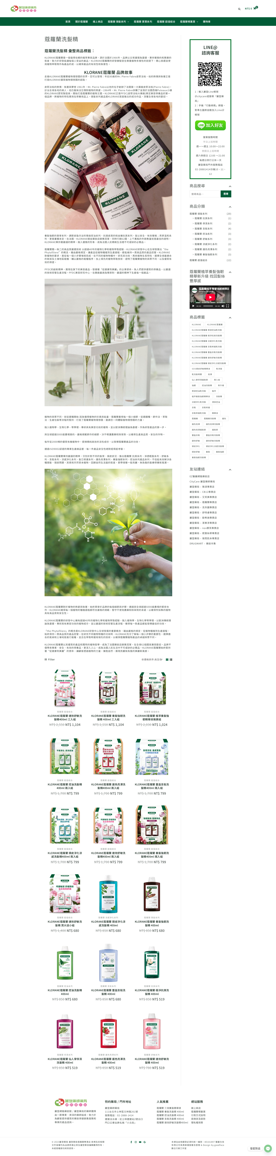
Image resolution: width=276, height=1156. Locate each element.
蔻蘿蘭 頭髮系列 (198, 213)
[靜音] (223, 306)
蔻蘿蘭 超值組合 (198, 260)
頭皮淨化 (196, 446)
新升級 (221, 385)
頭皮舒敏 (196, 451)
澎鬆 (194, 407)
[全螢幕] (227, 306)
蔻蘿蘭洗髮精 (210, 418)
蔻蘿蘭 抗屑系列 (203, 218)
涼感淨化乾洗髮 (199, 402)
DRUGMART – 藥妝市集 (203, 543)
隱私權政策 (197, 1122)
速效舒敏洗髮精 (213, 440)
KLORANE (196, 324)
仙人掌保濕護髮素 (200, 379)
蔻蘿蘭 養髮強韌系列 (206, 254)
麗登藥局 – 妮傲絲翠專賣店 (204, 533)
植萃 (214, 391)
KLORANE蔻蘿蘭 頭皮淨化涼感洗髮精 (209, 363)
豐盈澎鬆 (196, 435)
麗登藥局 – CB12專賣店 (203, 491)
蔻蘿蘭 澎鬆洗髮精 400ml (170, 1118)
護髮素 (215, 429)
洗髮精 (219, 396)
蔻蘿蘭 (195, 418)
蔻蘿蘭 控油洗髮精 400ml (170, 1115)
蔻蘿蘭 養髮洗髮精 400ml (170, 1111)
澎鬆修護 (206, 407)
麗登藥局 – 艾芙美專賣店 (203, 497)
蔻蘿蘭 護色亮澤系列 (206, 249)
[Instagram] (136, 1142)
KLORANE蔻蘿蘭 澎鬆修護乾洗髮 (207, 346)
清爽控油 (216, 402)
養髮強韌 (220, 451)
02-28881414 (202, 169)
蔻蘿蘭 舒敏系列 (203, 239)
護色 (224, 418)
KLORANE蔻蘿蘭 (215, 324)
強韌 (194, 385)
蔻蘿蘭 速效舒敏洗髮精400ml (172, 1122)
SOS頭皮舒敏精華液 (201, 368)
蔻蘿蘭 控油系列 (203, 233)
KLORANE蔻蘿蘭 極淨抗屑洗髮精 (207, 335)
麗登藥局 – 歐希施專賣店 (203, 517)
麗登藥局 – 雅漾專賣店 (202, 486)
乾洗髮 (219, 368)
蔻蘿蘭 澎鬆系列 (203, 228)
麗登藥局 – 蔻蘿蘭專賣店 (203, 502)
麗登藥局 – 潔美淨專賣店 (203, 522)
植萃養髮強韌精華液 (201, 396)
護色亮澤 (196, 424)
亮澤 (210, 374)
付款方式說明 (198, 1115)
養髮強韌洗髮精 (199, 457)
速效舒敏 (196, 440)
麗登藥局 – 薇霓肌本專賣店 (204, 538)
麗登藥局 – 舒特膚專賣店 (203, 512)
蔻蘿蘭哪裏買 (198, 1111)
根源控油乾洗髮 (199, 391)
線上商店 (196, 1108)
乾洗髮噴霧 (197, 374)
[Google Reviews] (144, 1142)
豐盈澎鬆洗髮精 (213, 435)
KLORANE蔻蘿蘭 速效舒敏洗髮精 (207, 357)
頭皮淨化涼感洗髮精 (215, 446)
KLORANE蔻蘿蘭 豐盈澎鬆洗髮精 (207, 352)
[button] (239, 9)
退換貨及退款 (198, 1118)
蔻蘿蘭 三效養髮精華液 (169, 1108)
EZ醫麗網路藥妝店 (200, 476)
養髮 (208, 451)
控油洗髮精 (207, 385)
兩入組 (217, 379)
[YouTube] (140, 1142)
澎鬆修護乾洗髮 (199, 413)
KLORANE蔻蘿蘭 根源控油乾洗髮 (207, 330)
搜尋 (226, 193)
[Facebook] (131, 1142)
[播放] (193, 306)
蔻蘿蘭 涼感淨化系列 (206, 244)
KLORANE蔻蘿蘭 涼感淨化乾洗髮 (207, 341)
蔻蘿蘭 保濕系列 (203, 223)
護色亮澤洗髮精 (213, 424)
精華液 (215, 413)
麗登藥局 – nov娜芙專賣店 (204, 528)
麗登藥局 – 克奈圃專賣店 (203, 507)
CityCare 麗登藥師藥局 (202, 481)
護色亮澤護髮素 (199, 429)
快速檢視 (65, 705)
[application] (210, 297)
